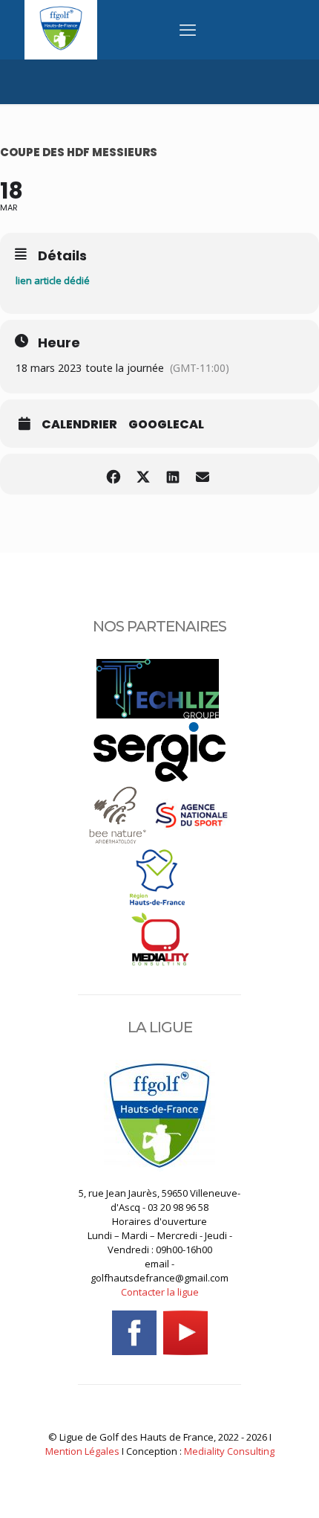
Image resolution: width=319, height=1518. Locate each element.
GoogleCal (166, 424)
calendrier (79, 424)
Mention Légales (82, 1451)
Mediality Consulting (229, 1451)
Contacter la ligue (160, 1292)
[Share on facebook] (113, 474)
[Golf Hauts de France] (60, 47)
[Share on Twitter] (143, 474)
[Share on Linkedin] (172, 474)
